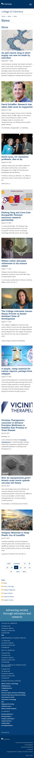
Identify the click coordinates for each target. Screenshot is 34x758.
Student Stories (8, 600)
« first (9, 563)
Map (2, 635)
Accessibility (29, 745)
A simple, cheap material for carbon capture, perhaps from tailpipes (16, 371)
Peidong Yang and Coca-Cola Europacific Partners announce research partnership (16, 216)
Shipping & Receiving (7, 704)
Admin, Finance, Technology (9, 683)
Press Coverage (8, 586)
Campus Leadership (7, 718)
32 (21, 567)
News (9, 16)
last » (25, 571)
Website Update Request (8, 708)
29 (7, 567)
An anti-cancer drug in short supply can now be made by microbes (15, 55)
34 (30, 567)
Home (3, 16)
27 (25, 563)
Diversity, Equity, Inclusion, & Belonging (13, 693)
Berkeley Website (7, 714)
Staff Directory (6, 706)
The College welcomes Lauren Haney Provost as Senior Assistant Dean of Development (16, 315)
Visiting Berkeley (7, 725)
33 (25, 567)
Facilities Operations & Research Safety (13, 695)
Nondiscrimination (27, 747)
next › (18, 571)
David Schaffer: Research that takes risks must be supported (16, 105)
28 (29, 563)
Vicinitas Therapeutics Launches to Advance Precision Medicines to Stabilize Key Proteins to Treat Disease (14, 425)
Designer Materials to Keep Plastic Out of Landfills (15, 533)
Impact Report (8, 593)
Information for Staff (7, 697)
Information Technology (8, 699)
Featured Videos (8, 596)
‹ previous (17, 563)
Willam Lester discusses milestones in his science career (14, 263)
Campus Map (5, 723)
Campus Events (6, 721)
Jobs (2, 702)
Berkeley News (6, 716)
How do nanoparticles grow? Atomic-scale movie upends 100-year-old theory (16, 480)
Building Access (6, 686)
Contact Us (4, 690)
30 (12, 567)
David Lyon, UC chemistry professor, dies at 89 (15, 158)
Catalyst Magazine (9, 590)
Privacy (30, 749)
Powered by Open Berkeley (24, 742)
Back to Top (29, 755)
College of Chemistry (12, 11)
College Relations (6, 688)
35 (11, 571)
